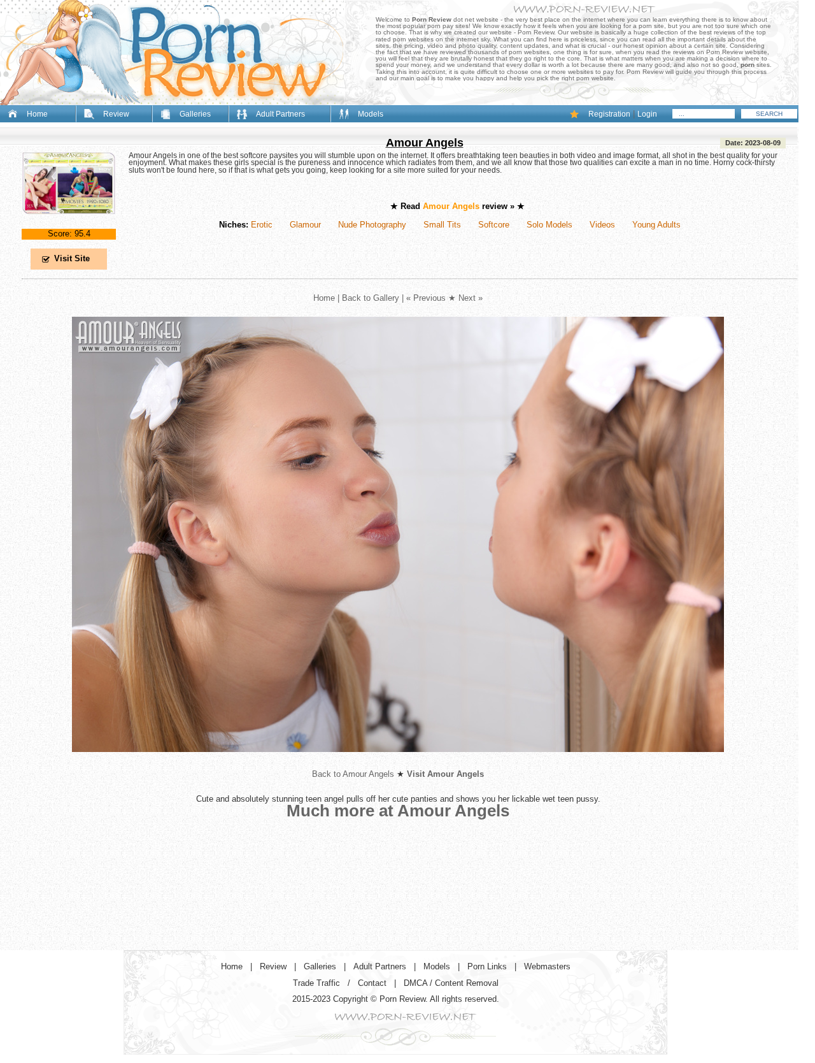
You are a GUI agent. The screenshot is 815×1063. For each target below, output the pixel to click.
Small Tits (442, 224)
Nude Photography (372, 224)
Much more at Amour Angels (398, 811)
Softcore (493, 224)
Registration (609, 114)
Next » (470, 298)
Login (647, 114)
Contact (372, 983)
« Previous (426, 298)
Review (116, 114)
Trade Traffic (316, 983)
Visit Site (72, 258)
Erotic (262, 224)
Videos (602, 224)
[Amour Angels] (69, 224)
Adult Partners (280, 114)
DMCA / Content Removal (451, 983)
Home (37, 114)
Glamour (305, 224)
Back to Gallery (370, 298)
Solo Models (549, 224)
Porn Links (487, 966)
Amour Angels (425, 142)
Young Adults (656, 224)
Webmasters (547, 966)
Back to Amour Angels (353, 774)
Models (370, 114)
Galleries (195, 114)
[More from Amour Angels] (398, 762)
